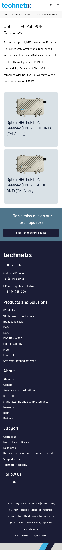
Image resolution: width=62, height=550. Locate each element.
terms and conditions (30, 503)
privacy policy (13, 503)
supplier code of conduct (31, 509)
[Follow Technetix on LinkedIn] (8, 485)
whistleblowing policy (32, 516)
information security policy (29, 522)
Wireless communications (21, 14)
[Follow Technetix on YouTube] (16, 485)
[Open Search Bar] (50, 5)
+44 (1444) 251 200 (14, 291)
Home (5, 14)
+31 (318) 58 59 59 (14, 278)
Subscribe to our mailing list (31, 232)
